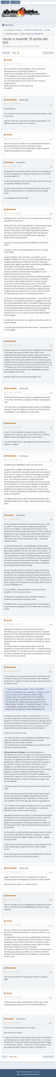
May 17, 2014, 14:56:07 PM (12, 972)
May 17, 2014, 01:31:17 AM (12, 166)
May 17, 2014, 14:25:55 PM (12, 899)
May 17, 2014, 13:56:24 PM (12, 671)
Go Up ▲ (37, 1072)
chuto (9, 59)
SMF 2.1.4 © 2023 (22, 1074)
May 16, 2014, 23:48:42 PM (12, 104)
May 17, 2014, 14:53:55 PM (12, 925)
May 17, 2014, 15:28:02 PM (12, 1023)
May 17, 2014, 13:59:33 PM (12, 872)
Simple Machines (34, 1074)
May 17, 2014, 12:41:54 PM (12, 392)
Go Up (4, 1057)
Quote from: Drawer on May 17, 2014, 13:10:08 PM (26, 689)
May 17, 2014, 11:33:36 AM (12, 345)
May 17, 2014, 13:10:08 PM (12, 519)
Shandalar (11, 99)
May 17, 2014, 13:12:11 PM (12, 624)
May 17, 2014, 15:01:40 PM (12, 997)
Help (17, 1072)
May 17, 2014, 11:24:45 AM (12, 213)
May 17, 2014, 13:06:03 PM (12, 460)
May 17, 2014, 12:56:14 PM (12, 427)
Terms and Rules (26, 1072)
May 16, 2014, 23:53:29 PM (12, 139)
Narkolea (11, 209)
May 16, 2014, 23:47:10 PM (12, 64)
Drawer (10, 162)
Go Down (6, 53)
